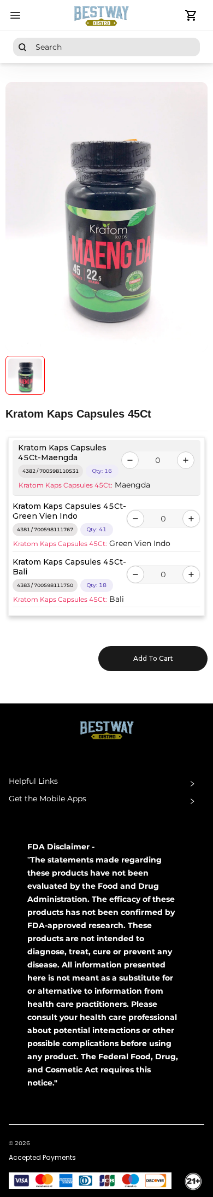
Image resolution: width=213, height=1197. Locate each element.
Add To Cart (153, 658)
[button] (106, 784)
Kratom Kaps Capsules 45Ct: (66, 485)
